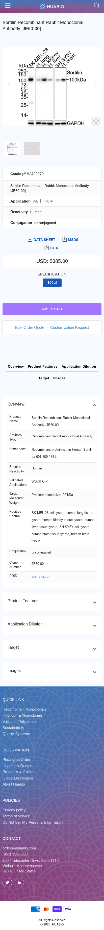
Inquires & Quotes (17, 766)
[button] (8, 85)
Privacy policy (14, 810)
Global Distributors (18, 778)
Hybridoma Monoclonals (23, 715)
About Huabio (14, 784)
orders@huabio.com (19, 848)
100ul (52, 283)
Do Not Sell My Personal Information (33, 822)
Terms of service (16, 816)
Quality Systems (16, 734)
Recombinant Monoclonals (24, 709)
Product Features (43, 366)
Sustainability (13, 727)
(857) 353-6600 (15, 854)
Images (59, 378)
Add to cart (52, 309)
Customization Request (69, 327)
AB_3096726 (41, 577)
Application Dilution (79, 366)
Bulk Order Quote (29, 327)
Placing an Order (16, 759)
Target (43, 378)
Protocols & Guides (19, 772)
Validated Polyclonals (20, 721)
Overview (16, 366)
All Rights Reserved (52, 920)
